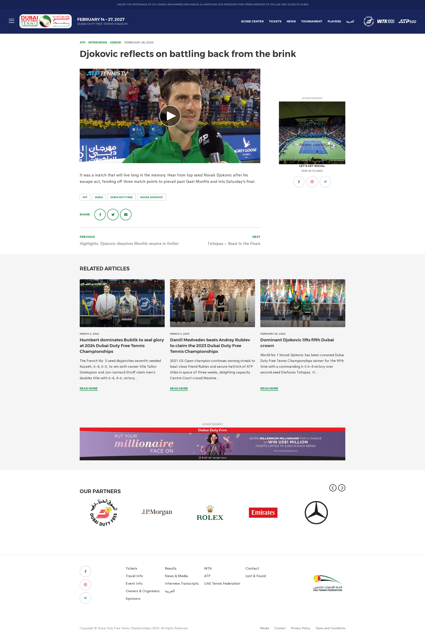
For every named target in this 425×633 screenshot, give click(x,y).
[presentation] (122, 303)
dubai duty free (121, 197)
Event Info (134, 583)
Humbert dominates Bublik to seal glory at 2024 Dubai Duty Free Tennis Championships (122, 345)
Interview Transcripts (182, 583)
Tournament (311, 21)
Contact (252, 568)
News (291, 21)
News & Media (176, 576)
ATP (82, 42)
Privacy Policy (300, 628)
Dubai (99, 197)
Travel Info (134, 576)
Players (334, 21)
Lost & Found (255, 576)
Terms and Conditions (330, 628)
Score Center (252, 21)
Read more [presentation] (89, 388)
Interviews (97, 42)
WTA (208, 568)
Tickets (275, 21)
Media (264, 628)
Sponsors (133, 598)
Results (170, 568)
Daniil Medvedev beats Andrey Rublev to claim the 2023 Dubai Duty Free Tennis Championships (210, 345)
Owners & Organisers (143, 591)
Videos (115, 42)
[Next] (341, 487)
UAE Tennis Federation (222, 583)
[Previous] (332, 487)
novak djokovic (151, 197)
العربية (350, 21)
